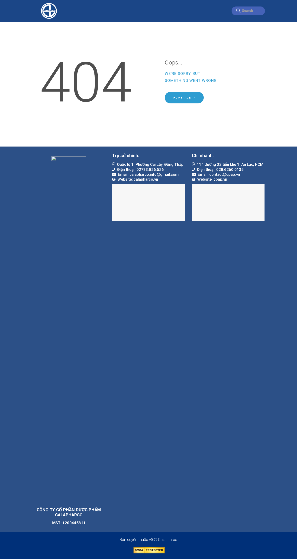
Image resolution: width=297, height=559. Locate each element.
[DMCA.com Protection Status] (148, 549)
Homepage (182, 97)
